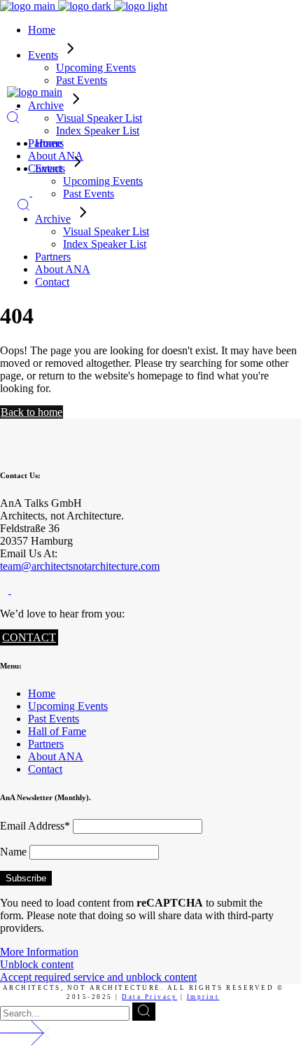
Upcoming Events (68, 706)
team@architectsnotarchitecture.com (80, 566)
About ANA (55, 756)
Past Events (53, 719)
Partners (46, 744)
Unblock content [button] (37, 964)
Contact (45, 769)
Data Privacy (149, 996)
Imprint (203, 996)
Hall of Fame (57, 731)
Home (41, 693)
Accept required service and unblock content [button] (98, 977)
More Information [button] (39, 952)
